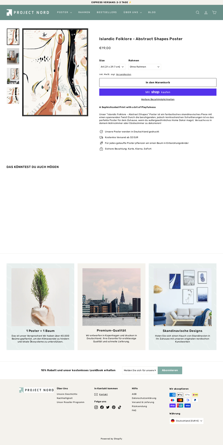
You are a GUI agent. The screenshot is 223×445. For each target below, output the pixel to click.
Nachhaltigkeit (65, 398)
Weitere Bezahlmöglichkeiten (158, 99)
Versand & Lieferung (143, 402)
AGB (134, 394)
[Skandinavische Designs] (183, 297)
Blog (152, 12)
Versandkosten (123, 74)
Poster (63, 12)
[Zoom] (55, 72)
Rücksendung (139, 406)
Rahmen (84, 12)
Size (102, 60)
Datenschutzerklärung (144, 398)
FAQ (134, 410)
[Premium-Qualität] (111, 297)
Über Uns (131, 12)
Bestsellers (107, 12)
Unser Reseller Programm (71, 402)
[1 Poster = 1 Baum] (40, 297)
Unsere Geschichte (67, 394)
